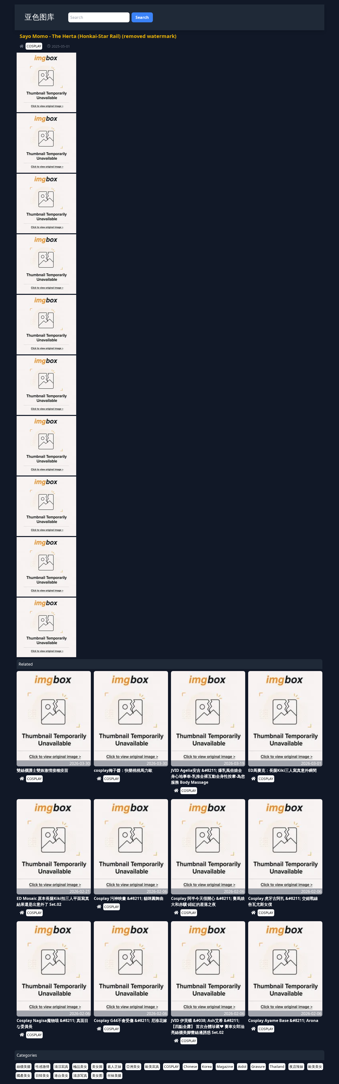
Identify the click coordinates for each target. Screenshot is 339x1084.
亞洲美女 (133, 1066)
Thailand (277, 1066)
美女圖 (97, 1066)
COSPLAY (34, 46)
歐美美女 (315, 1066)
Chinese (190, 1066)
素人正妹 (114, 1066)
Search (142, 17)
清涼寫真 (61, 1066)
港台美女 (61, 1075)
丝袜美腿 (114, 1075)
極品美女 (80, 1066)
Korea (207, 1066)
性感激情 (42, 1066)
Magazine (225, 1066)
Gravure (258, 1066)
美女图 (97, 1075)
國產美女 (24, 1075)
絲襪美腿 (24, 1066)
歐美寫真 (152, 1066)
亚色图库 (39, 17)
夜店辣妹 (296, 1066)
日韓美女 (42, 1075)
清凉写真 (80, 1075)
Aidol (242, 1066)
